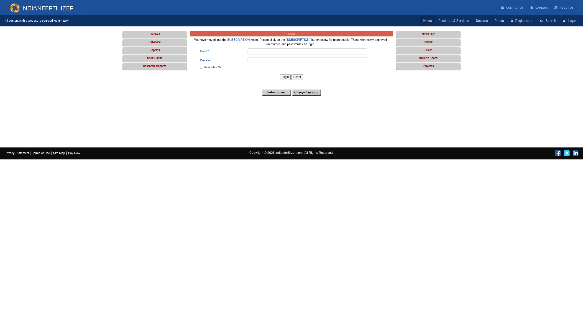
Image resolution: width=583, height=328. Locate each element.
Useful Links (154, 58)
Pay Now (74, 153)
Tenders (428, 42)
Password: (206, 60)
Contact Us (515, 7)
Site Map (59, 153)
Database (154, 42)
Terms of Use (41, 153)
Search (551, 21)
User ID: (205, 51)
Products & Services (454, 21)
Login (572, 21)
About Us (566, 7)
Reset (297, 77)
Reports (155, 50)
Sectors (482, 21)
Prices (499, 21)
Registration (524, 21)
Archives (154, 34)
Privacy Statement (17, 153)
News (427, 21)
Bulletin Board (428, 58)
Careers (541, 7)
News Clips (428, 34)
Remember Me (212, 67)
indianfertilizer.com (289, 152)
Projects (428, 66)
